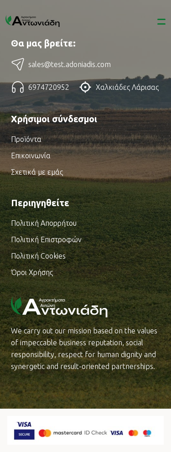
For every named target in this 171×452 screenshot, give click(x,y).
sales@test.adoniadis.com (69, 64)
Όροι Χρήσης (32, 272)
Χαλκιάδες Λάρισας (127, 87)
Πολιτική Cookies (38, 256)
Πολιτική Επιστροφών (46, 239)
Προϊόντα (26, 139)
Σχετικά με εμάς (37, 172)
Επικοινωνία (31, 155)
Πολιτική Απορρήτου (44, 223)
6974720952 (48, 87)
